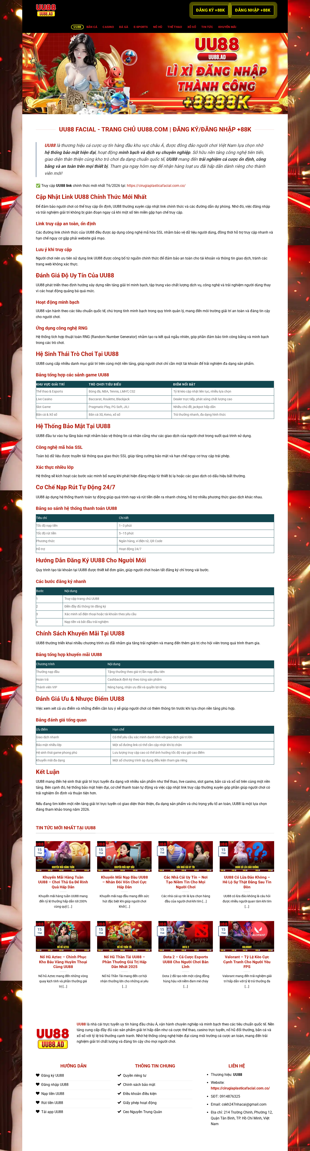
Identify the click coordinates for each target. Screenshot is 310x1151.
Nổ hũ (157, 27)
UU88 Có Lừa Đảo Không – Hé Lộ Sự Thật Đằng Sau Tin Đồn (247, 882)
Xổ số (191, 27)
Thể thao (174, 27)
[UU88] (58, 10)
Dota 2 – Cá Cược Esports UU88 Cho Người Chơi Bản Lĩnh (186, 962)
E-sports (141, 27)
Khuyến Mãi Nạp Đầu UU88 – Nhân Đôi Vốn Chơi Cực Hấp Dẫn (124, 882)
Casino (108, 27)
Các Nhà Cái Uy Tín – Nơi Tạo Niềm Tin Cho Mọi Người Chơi (186, 882)
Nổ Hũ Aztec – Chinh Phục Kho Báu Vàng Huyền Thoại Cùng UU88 (63, 962)
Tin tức (207, 27)
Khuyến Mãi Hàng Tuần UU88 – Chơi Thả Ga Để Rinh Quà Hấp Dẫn (63, 882)
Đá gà (123, 27)
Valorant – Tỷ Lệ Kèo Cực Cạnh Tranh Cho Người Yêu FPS (247, 962)
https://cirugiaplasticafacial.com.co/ (156, 185)
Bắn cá (92, 27)
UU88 (77, 27)
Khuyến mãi (227, 27)
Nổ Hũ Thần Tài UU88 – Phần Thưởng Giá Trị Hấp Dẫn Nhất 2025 (124, 962)
